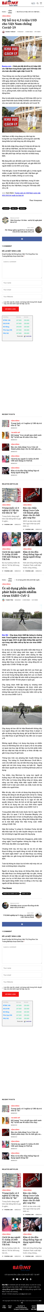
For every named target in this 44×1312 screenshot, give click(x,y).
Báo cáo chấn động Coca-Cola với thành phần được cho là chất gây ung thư (26, 449)
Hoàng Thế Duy (10, 31)
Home (4, 12)
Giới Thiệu (4, 1306)
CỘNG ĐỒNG (6, 16)
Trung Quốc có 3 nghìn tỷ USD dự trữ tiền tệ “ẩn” (26, 424)
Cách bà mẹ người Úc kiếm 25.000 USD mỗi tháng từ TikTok (25, 460)
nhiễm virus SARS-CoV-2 (11, 893)
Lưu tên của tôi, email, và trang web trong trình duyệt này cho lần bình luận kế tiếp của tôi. (23, 303)
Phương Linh (8, 524)
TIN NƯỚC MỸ (15, 432)
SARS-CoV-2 (26, 893)
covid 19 (5, 208)
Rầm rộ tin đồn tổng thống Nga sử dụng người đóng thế (25, 472)
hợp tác (14, 208)
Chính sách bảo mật (33, 1307)
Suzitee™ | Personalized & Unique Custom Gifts (21, 1307)
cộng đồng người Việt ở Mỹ (12, 1289)
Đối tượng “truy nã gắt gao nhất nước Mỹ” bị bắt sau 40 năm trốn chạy (26, 436)
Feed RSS (10, 1306)
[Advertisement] (17, 378)
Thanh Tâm (9, 600)
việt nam (22, 208)
